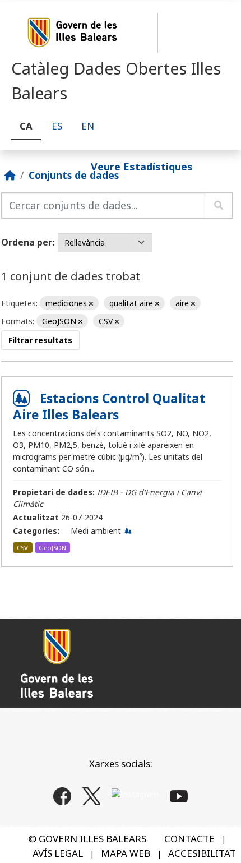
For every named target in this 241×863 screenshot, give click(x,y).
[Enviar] (219, 205)
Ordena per (26, 242)
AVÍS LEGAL (58, 853)
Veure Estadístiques (142, 166)
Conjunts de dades (74, 175)
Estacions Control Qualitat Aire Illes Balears (109, 406)
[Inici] (10, 175)
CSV (22, 547)
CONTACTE (189, 838)
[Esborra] (91, 303)
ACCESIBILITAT (202, 853)
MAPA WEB (125, 853)
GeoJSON (52, 547)
